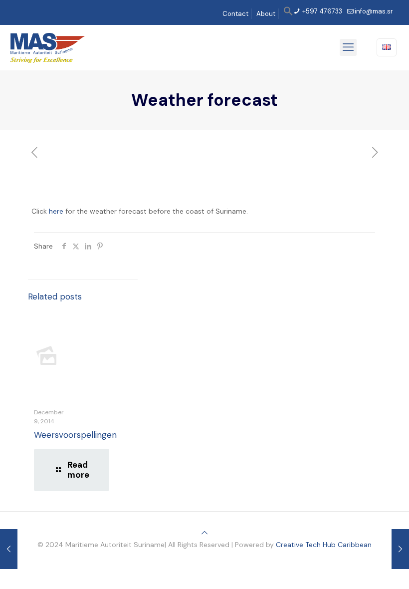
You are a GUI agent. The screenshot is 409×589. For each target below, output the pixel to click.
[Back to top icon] (204, 532)
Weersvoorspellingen (75, 434)
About (265, 13)
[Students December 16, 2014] (400, 549)
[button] (288, 13)
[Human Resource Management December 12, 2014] (8, 549)
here (56, 211)
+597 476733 (321, 11)
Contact (235, 13)
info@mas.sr (374, 11)
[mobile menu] (348, 47)
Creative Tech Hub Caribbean (324, 544)
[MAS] (47, 47)
